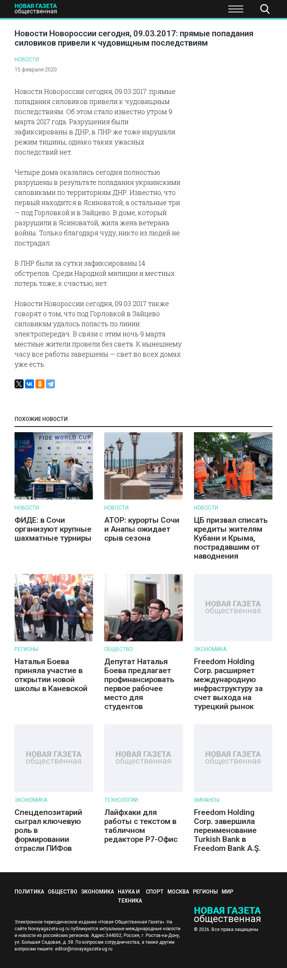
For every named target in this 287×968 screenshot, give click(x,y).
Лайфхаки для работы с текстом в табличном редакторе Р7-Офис (141, 826)
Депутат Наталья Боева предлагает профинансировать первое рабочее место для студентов (139, 684)
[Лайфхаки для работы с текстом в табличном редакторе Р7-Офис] (143, 790)
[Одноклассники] (40, 383)
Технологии (121, 800)
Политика (29, 892)
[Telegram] (50, 383)
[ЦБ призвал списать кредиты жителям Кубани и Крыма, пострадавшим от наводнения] (233, 498)
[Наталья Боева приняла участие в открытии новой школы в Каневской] (54, 639)
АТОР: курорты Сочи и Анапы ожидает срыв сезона (141, 529)
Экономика (108, 11)
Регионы (26, 649)
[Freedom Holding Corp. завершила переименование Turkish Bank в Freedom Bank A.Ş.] (233, 790)
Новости (27, 59)
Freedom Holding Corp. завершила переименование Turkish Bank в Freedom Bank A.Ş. (227, 830)
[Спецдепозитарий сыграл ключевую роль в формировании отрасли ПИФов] (54, 790)
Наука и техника (161, 11)
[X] (19, 383)
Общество (64, 11)
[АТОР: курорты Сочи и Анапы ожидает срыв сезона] (143, 498)
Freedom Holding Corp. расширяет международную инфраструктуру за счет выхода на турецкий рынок (228, 684)
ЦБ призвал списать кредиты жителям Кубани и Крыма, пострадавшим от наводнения (231, 538)
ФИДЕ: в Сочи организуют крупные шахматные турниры (53, 529)
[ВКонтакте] (29, 383)
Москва (178, 892)
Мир (227, 892)
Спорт (207, 11)
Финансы (206, 800)
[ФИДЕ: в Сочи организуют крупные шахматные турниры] (54, 498)
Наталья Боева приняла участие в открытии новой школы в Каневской (51, 675)
